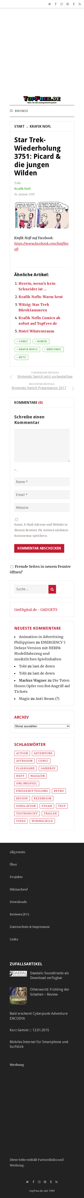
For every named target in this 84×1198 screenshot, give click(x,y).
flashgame (25, 768)
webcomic (54, 349)
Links (14, 939)
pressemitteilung (32, 791)
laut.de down (44, 666)
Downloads (18, 902)
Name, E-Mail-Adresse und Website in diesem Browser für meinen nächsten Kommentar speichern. (41, 530)
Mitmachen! (19, 889)
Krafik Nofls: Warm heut (41, 297)
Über (13, 864)
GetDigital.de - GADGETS (35, 609)
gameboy (48, 768)
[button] (21, 111)
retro (59, 791)
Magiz (24, 698)
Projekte (16, 877)
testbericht (27, 813)
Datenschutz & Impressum (30, 927)
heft (20, 775)
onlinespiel (26, 783)
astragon (24, 760)
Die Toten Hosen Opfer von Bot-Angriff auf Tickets (42, 686)
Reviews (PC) (19, 914)
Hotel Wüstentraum (36, 331)
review (22, 798)
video (21, 821)
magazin (37, 775)
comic (23, 341)
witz (22, 357)
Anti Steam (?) (47, 698)
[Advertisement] (42, 54)
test (62, 806)
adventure (43, 753)
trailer (50, 813)
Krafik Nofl (40, 126)
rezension (42, 798)
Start (19, 126)
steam (47, 806)
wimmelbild (42, 821)
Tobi (23, 666)
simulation (26, 806)
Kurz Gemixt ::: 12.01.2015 (29, 1030)
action (22, 753)
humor (42, 341)
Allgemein (17, 852)
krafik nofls (28, 349)
